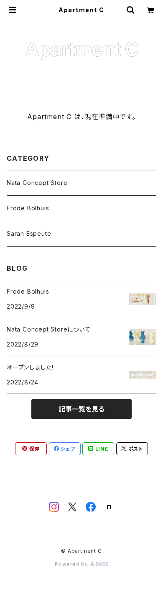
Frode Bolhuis (28, 208)
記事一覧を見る (81, 409)
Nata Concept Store (37, 182)
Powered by (72, 564)
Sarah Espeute (29, 233)
